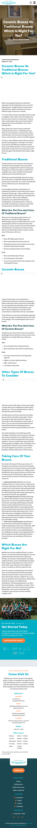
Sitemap (29, 823)
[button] (34, 3)
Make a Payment (18, 790)
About (18, 781)
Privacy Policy (14, 825)
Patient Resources (19, 787)
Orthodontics (18, 784)
